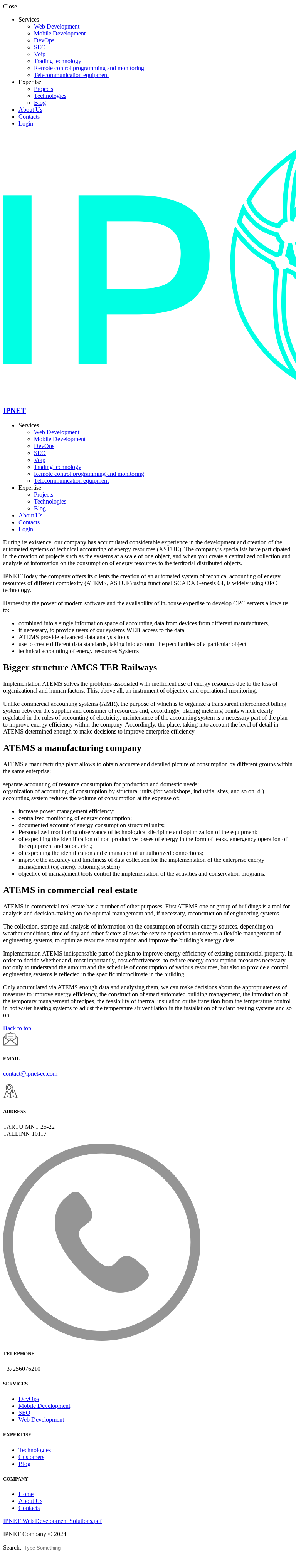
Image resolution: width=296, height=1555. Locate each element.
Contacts (29, 116)
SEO (40, 47)
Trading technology (57, 61)
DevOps (44, 40)
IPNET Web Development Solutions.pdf (52, 1521)
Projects (43, 89)
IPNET (14, 410)
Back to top (17, 1028)
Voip (39, 54)
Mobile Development (60, 33)
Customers (31, 1457)
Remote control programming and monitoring (89, 68)
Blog (40, 102)
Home (26, 1494)
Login (25, 123)
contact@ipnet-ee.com (30, 1073)
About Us (30, 109)
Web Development (56, 26)
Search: (13, 1547)
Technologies (50, 95)
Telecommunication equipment (71, 75)
